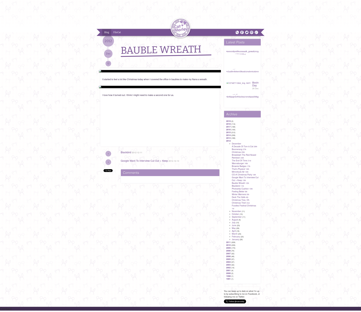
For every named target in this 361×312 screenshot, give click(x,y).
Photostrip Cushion (242, 188)
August (235, 219)
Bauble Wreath (240, 183)
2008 (228, 250)
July (233, 222)
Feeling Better (239, 191)
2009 (228, 247)
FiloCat (117, 32)
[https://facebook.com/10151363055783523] (160, 87)
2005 (228, 259)
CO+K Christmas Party (244, 174)
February (236, 236)
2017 (228, 126)
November (236, 211)
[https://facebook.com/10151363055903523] (160, 71)
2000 (228, 273)
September (237, 216)
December (236, 143)
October (235, 214)
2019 (228, 121)
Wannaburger (240, 163)
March (234, 233)
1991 (228, 278)
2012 (228, 140)
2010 (228, 245)
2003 (228, 264)
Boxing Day (256, 85)
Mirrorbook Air (240, 171)
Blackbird (131, 152)
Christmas (238, 152)
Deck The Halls (240, 197)
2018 (228, 123)
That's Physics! (240, 168)
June (234, 225)
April (234, 230)
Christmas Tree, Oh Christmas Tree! (241, 201)
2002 (228, 267)
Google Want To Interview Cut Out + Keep (150, 160)
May (234, 228)
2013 (228, 137)
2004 (228, 261)
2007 (228, 253)
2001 (228, 270)
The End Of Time (241, 160)
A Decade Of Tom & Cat (244, 146)
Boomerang (239, 149)
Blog (106, 32)
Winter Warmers (240, 194)
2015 (228, 132)
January (235, 239)
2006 (228, 256)
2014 (228, 135)
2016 (228, 129)
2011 (228, 242)
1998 (228, 276)
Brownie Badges (241, 166)
